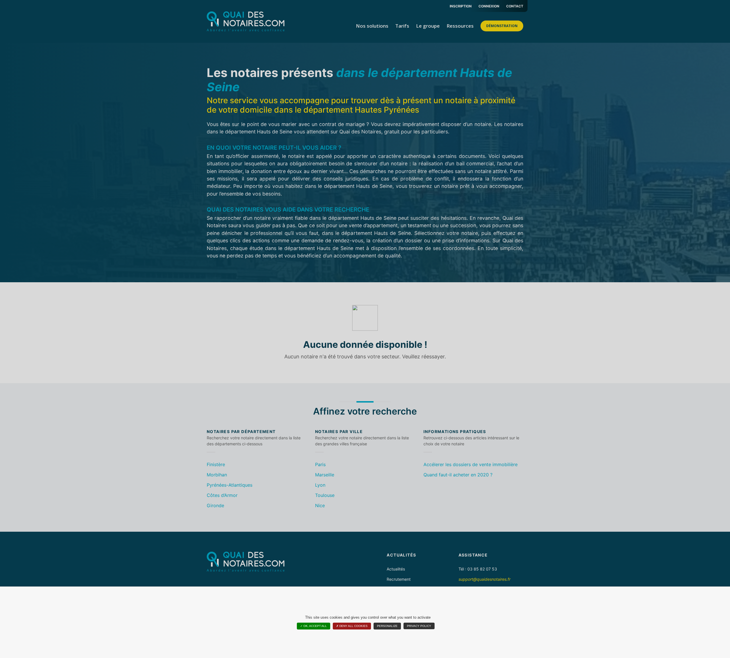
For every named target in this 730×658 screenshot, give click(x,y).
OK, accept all (315, 625)
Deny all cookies (353, 625)
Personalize (387, 625)
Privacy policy (419, 625)
